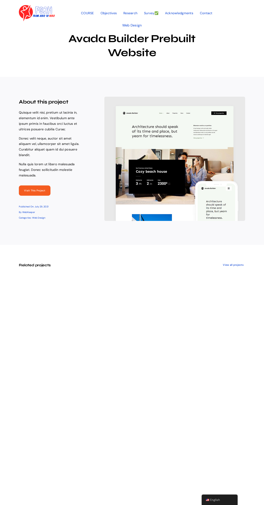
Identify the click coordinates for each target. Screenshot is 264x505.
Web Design (132, 25)
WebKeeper (28, 212)
